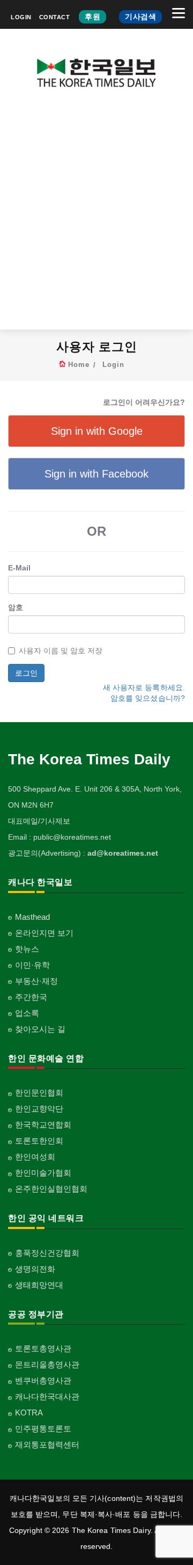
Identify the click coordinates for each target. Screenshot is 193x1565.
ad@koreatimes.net (122, 853)
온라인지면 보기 (44, 932)
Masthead (32, 916)
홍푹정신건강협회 (47, 1252)
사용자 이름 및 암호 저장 (60, 650)
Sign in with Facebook (96, 474)
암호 (15, 607)
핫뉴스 (27, 948)
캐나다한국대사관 (47, 1396)
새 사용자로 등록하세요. (144, 687)
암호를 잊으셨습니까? (147, 698)
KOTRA (29, 1412)
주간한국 (31, 996)
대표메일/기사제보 (39, 821)
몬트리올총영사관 (47, 1364)
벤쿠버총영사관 (43, 1380)
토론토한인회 (39, 1140)
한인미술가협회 (43, 1172)
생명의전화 (35, 1268)
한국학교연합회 (43, 1124)
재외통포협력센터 (47, 1444)
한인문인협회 (39, 1092)
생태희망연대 (39, 1284)
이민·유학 (32, 964)
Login (113, 365)
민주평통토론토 (43, 1428)
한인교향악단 (39, 1108)
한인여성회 (35, 1156)
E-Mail (19, 568)
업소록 (27, 1013)
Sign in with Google (97, 431)
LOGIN (21, 17)
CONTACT (54, 17)
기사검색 (140, 16)
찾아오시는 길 (40, 1029)
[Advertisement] (96, 217)
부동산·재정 (36, 980)
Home (79, 365)
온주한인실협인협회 (51, 1188)
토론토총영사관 (43, 1348)
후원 (92, 16)
